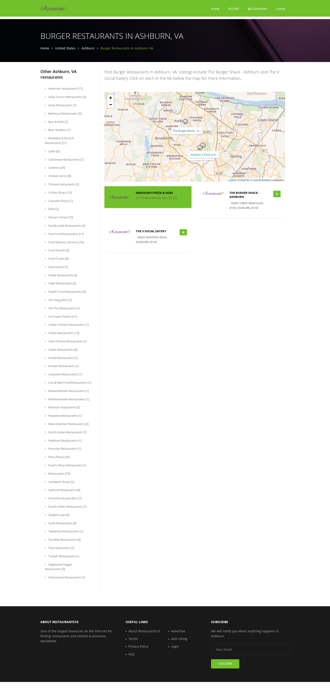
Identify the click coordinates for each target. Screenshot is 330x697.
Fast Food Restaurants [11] (66, 234)
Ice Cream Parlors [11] (62, 316)
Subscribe (225, 664)
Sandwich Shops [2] (61, 482)
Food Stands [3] (58, 250)
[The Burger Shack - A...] (185, 121)
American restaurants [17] (65, 88)
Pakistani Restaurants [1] (64, 440)
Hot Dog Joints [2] (60, 300)
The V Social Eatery (151, 231)
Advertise (178, 631)
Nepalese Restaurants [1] (64, 416)
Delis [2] (53, 209)
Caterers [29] (56, 168)
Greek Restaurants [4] (62, 275)
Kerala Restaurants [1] (62, 358)
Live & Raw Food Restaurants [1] (69, 383)
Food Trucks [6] (58, 259)
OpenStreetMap (261, 180)
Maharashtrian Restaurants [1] (68, 391)
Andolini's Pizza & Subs (154, 193)
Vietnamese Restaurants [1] (66, 577)
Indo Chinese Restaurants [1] (67, 341)
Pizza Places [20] (59, 457)
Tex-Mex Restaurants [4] (64, 540)
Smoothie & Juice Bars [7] (64, 498)
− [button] (110, 104)
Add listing (179, 639)
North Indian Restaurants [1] (67, 432)
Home (215, 9)
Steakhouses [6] (58, 515)
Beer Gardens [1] (59, 130)
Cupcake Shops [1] (60, 201)
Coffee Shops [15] (60, 192)
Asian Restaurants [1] (62, 105)
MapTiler (245, 180)
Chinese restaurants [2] (63, 184)
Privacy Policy (138, 646)
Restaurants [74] (59, 473)
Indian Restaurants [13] (63, 333)
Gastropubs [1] (58, 267)
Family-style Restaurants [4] (66, 225)
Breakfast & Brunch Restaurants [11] (59, 140)
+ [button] (110, 98)
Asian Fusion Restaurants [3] (67, 97)
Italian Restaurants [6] (62, 349)
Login (280, 9)
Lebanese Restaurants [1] (65, 374)
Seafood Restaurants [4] (64, 490)
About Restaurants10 (144, 631)
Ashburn (88, 48)
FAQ (131, 654)
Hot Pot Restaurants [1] (64, 308)
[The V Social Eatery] (199, 147)
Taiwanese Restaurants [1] (65, 531)
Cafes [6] (53, 151)
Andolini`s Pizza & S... (204, 154)
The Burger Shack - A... (187, 131)
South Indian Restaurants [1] (67, 506)
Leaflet (232, 180)
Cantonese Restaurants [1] (66, 159)
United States (65, 48)
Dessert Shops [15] (60, 217)
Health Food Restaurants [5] (67, 292)
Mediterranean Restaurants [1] (68, 399)
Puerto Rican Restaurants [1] (67, 465)
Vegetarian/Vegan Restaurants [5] (58, 566)
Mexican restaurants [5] (64, 407)
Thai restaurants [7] (61, 548)
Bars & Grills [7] (58, 122)
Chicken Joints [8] (59, 176)
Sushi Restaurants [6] (62, 523)
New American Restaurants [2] (68, 424)
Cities (234, 9)
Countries (259, 9)
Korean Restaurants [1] (63, 366)
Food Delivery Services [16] (66, 242)
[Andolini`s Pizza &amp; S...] (203, 145)
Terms (133, 639)
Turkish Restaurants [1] (63, 556)
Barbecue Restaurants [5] (65, 113)
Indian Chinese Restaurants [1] (68, 325)
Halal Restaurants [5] (62, 283)
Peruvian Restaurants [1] (64, 449)
